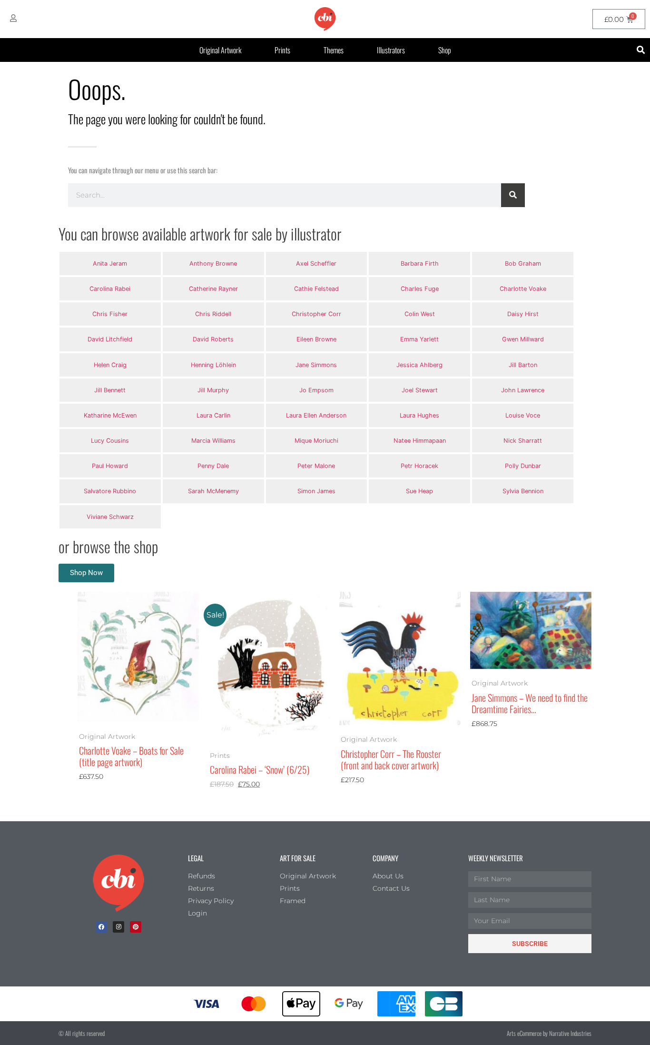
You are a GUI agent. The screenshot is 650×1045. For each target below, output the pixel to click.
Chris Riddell (213, 314)
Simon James (316, 491)
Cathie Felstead (316, 288)
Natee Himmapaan (420, 440)
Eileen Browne (316, 339)
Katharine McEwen (110, 415)
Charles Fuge (420, 288)
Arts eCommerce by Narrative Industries (549, 1033)
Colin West (419, 314)
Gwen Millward (523, 339)
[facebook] (101, 927)
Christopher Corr (316, 314)
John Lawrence (522, 390)
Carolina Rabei (109, 288)
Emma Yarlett (419, 339)
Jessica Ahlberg (419, 364)
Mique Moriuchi (316, 440)
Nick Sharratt (522, 440)
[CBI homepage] (325, 19)
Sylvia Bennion (522, 491)
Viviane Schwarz (110, 516)
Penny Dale (213, 465)
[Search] (513, 195)
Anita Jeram (110, 263)
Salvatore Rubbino (110, 491)
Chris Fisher (110, 314)
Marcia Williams (213, 440)
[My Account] (13, 18)
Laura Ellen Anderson (316, 415)
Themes (334, 50)
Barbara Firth (420, 263)
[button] (641, 50)
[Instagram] (118, 927)
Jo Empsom (316, 390)
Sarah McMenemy (213, 491)
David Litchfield (110, 339)
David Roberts (213, 339)
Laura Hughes (419, 415)
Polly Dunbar (523, 465)
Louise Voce (522, 415)
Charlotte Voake (523, 288)
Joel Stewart (420, 390)
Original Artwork (220, 50)
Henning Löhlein (213, 364)
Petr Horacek (419, 465)
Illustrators (391, 50)
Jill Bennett (110, 390)
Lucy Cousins (110, 440)
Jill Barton (523, 364)
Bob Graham (523, 263)
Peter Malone (316, 465)
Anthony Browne (213, 263)
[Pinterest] (135, 927)
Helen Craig (110, 364)
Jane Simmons (316, 364)
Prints (282, 50)
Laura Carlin (213, 415)
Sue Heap (419, 491)
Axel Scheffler (316, 263)
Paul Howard (110, 465)
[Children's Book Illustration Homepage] (118, 883)
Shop (444, 50)
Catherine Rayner (213, 288)
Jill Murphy (213, 390)
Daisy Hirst (523, 314)
